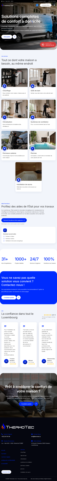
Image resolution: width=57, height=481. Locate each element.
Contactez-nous (45, 5)
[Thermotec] (7, 5)
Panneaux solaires (25, 465)
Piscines (22, 469)
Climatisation (23, 459)
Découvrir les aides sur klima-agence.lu (13, 220)
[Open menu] (54, 5)
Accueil (3, 450)
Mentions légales (5, 457)
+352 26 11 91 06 (52, 1)
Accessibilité (4, 463)
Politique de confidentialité (8, 460)
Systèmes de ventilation (26, 462)
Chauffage (23, 452)
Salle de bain (23, 455)
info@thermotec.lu (36, 436)
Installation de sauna (25, 472)
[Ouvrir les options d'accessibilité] (37, 5)
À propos (3, 453)
